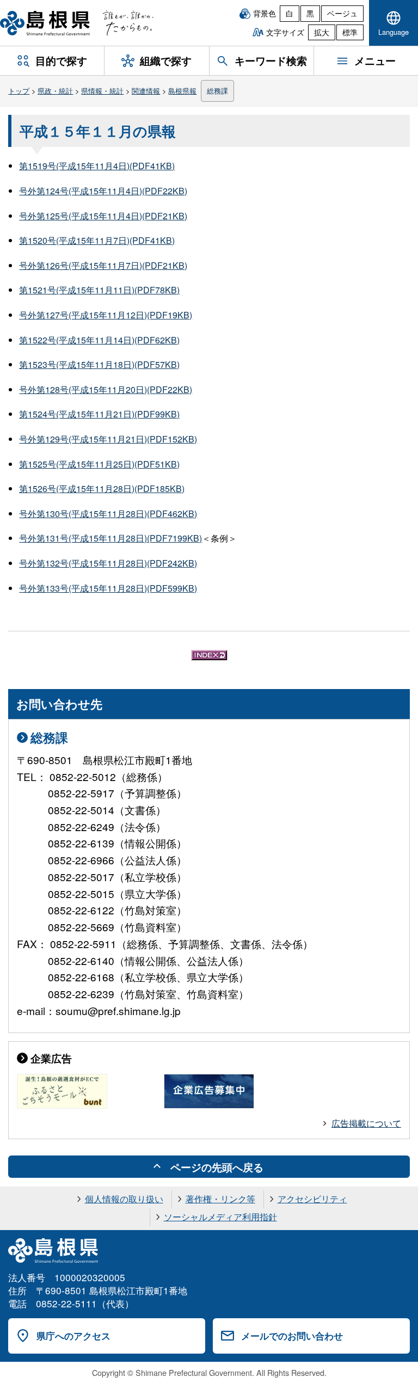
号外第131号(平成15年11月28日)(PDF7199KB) (110, 538)
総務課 (217, 90)
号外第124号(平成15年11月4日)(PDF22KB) (103, 191)
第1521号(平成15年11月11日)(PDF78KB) (99, 290)
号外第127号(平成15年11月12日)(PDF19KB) (105, 315)
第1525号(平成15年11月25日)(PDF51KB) (99, 464)
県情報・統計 (102, 90)
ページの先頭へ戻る (216, 1167)
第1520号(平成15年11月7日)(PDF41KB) (97, 240)
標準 (350, 32)
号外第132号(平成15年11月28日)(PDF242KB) (108, 563)
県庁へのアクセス (73, 1335)
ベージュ (342, 13)
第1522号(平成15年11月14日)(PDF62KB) (99, 340)
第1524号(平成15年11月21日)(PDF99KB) (99, 414)
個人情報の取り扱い (124, 1199)
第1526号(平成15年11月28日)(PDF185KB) (102, 488)
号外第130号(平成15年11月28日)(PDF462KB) (108, 513)
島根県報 (182, 90)
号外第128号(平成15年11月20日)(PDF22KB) (105, 389)
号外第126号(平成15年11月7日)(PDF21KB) (103, 265)
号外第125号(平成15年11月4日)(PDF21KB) (103, 216)
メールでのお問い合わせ (292, 1335)
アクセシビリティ (312, 1199)
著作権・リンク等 (220, 1199)
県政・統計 (55, 90)
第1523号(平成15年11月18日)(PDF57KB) (99, 364)
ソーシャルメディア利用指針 (220, 1216)
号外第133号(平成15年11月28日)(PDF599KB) (108, 588)
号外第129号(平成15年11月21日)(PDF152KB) (108, 439)
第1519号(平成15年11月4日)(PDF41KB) (97, 165)
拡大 (321, 32)
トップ (18, 90)
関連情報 (146, 90)
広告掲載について (366, 1123)
